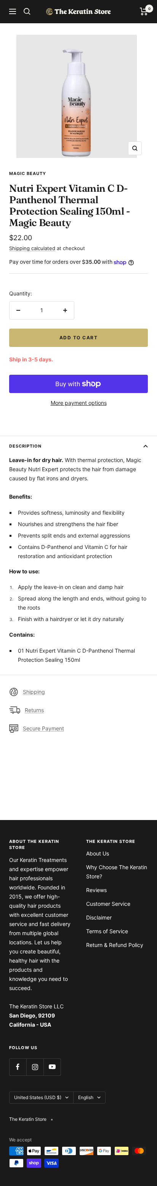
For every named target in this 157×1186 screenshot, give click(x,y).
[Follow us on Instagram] (34, 1066)
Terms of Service (107, 931)
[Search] (27, 11)
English (85, 1097)
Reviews (96, 890)
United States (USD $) (37, 1097)
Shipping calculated (32, 248)
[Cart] (144, 11)
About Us (97, 853)
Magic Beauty (27, 173)
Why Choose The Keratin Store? (116, 871)
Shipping (34, 691)
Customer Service (108, 903)
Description (25, 446)
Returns (34, 710)
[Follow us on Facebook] (17, 1066)
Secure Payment (43, 728)
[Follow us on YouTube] (52, 1066)
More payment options (79, 403)
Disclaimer (99, 917)
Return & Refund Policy (114, 945)
